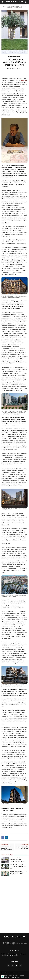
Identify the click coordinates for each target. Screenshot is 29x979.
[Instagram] (12, 965)
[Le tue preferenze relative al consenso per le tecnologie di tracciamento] (2, 976)
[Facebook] (2, 837)
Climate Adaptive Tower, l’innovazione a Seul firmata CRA (17, 866)
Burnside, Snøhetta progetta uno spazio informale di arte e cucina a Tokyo (22, 847)
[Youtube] (16, 965)
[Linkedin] (6, 837)
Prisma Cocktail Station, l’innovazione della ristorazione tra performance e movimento (6, 847)
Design (3, 861)
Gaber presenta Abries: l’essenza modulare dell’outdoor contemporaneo (18, 859)
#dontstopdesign (10, 6)
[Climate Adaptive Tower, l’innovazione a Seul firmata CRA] (5, 866)
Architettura (18, 56)
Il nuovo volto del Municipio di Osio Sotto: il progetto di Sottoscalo (18, 873)
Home (4, 6)
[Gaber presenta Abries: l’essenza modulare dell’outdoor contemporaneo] (5, 860)
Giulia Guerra (10, 68)
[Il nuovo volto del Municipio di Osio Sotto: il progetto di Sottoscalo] (5, 873)
